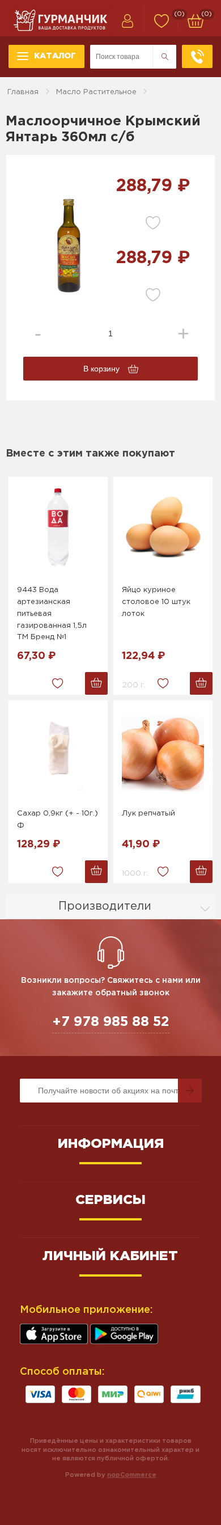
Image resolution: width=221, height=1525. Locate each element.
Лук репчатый (148, 813)
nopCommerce (131, 1475)
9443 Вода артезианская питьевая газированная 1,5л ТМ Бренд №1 (52, 613)
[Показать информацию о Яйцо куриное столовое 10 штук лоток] (163, 528)
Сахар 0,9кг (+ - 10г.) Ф (57, 819)
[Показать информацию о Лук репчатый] (163, 751)
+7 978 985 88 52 (110, 1022)
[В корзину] (96, 683)
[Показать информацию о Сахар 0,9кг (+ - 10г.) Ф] (58, 751)
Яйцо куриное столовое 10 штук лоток (156, 602)
